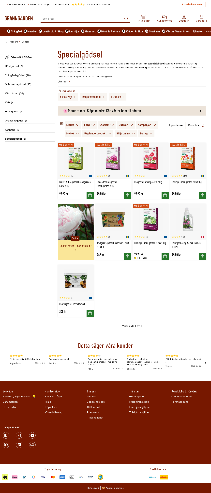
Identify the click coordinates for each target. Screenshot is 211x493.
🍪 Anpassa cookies (113, 488)
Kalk (10, 102)
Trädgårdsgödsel (18, 75)
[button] (91, 4)
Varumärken (182, 31)
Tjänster (198, 31)
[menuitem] (12, 31)
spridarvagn (66, 97)
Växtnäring (14, 93)
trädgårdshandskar (91, 97)
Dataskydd (93, 488)
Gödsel (25, 41)
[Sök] (126, 18)
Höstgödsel (14, 66)
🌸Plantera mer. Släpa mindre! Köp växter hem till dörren (102, 111)
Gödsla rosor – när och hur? (76, 246)
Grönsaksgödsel (17, 120)
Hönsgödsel (14, 111)
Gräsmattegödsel (18, 84)
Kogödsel (12, 129)
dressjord (116, 97)
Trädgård (13, 41)
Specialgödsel (15, 138)
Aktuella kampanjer (192, 4)
